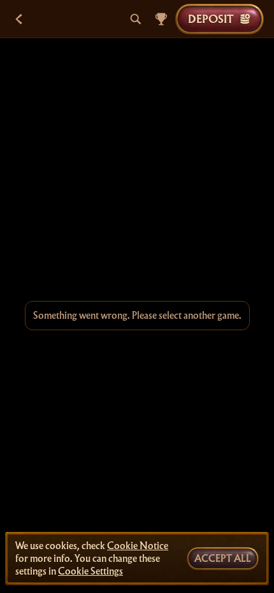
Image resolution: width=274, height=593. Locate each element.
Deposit (210, 18)
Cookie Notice (137, 546)
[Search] (135, 19)
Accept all (222, 558)
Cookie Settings (90, 571)
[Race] (161, 19)
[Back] (19, 19)
